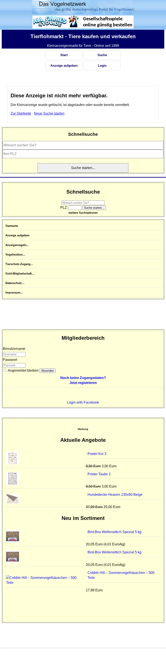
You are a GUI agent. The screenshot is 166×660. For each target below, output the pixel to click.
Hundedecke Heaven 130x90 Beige (115, 494)
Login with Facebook (83, 402)
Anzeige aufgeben (64, 65)
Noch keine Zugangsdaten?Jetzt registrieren (83, 380)
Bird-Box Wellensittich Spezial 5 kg (114, 532)
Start (64, 55)
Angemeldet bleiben (23, 370)
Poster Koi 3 (97, 454)
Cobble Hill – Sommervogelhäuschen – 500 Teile (121, 575)
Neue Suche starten (49, 113)
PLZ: (64, 207)
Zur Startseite (21, 113)
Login (102, 65)
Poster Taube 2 (99, 474)
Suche (102, 55)
